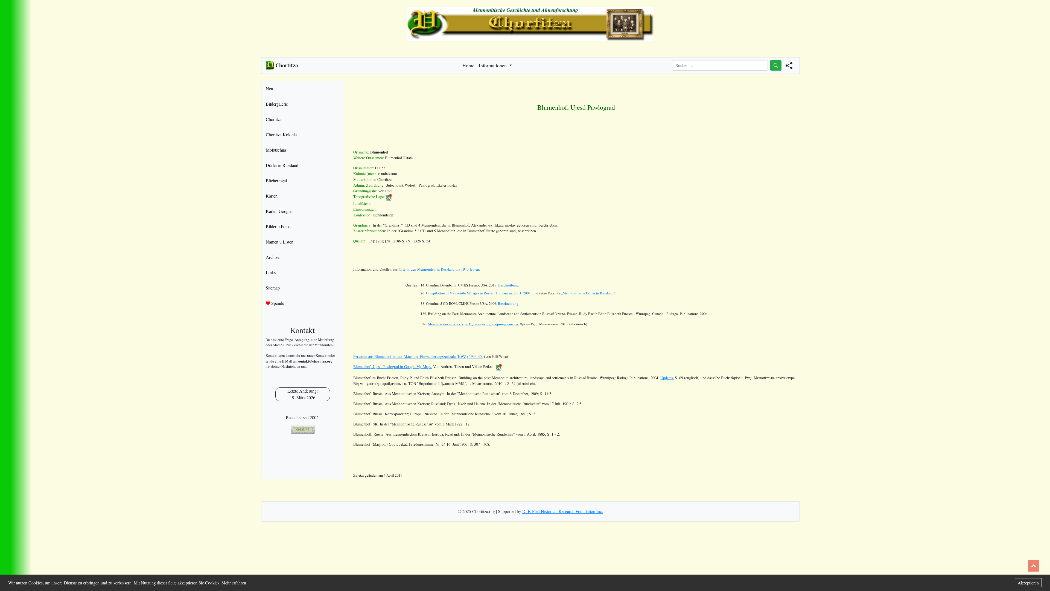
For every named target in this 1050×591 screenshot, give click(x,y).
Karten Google (278, 211)
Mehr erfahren (233, 583)
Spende (277, 303)
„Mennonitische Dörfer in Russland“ (588, 293)
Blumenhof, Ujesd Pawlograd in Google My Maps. (392, 366)
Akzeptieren (1028, 583)
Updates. (667, 377)
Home (468, 65)
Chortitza (274, 119)
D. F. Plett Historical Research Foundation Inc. (562, 511)
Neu (269, 88)
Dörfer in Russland (282, 165)
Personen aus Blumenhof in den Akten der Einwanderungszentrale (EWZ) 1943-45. (418, 356)
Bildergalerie (277, 104)
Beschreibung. (509, 285)
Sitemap (273, 288)
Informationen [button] (493, 65)
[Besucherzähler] (302, 429)
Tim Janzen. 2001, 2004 (479, 293)
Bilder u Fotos (278, 226)
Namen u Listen (279, 242)
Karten (272, 196)
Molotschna (276, 150)
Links (271, 272)
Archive (272, 257)
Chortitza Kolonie (281, 134)
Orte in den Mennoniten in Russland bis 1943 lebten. (439, 269)
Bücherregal (276, 180)
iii (473, 323)
